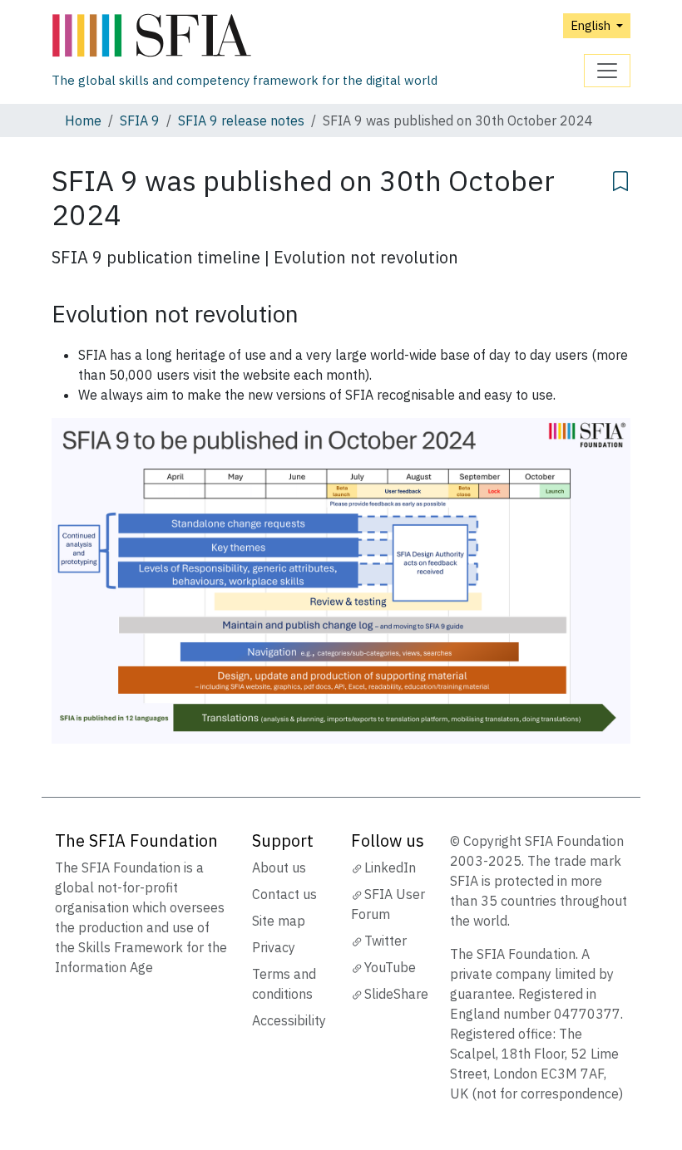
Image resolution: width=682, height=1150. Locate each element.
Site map (278, 920)
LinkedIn (390, 867)
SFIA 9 (140, 120)
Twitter (385, 940)
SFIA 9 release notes (241, 120)
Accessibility (289, 1020)
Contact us (284, 894)
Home (83, 120)
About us (279, 867)
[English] (244, 36)
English (592, 25)
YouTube (390, 967)
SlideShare (396, 993)
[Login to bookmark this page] (620, 178)
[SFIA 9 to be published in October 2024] (341, 579)
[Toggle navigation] (607, 70)
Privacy (273, 947)
